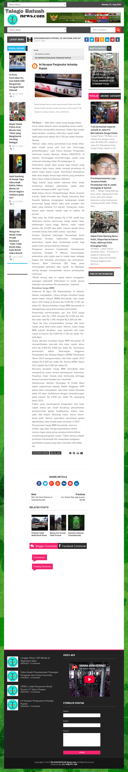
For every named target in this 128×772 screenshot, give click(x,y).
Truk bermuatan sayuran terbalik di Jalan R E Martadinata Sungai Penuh (104, 130)
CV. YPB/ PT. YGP (69, 764)
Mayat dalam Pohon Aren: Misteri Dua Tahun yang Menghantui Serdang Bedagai (15, 133)
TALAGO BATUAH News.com (63, 762)
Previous (93, 71)
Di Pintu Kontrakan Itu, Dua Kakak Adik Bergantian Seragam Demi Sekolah (17, 82)
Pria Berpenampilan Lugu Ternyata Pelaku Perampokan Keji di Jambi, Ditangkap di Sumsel (104, 183)
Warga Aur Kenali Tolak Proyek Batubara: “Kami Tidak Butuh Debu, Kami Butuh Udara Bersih (15, 242)
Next (116, 71)
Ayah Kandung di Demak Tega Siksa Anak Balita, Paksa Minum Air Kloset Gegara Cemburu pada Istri (16, 187)
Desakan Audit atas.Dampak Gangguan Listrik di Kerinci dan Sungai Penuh (68, 38)
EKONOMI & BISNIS (42, 54)
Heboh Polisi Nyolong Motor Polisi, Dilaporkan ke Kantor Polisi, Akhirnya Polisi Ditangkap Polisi (99, 77)
